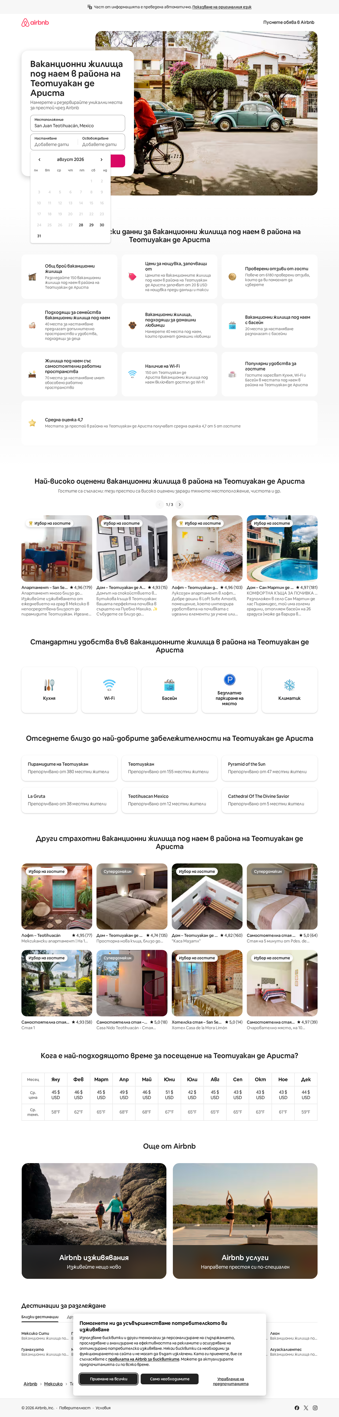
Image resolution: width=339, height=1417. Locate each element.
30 (102, 225)
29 (91, 225)
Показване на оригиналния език (222, 7)
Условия (103, 1407)
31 (39, 236)
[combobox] (78, 125)
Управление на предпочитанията (230, 1381)
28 (81, 225)
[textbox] (54, 144)
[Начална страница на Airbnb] (35, 22)
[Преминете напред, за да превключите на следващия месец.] (101, 159)
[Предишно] (159, 504)
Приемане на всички (108, 1379)
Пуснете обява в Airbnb (288, 22)
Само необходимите (169, 1379)
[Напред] (179, 504)
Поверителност (75, 1407)
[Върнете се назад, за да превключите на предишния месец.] (39, 159)
